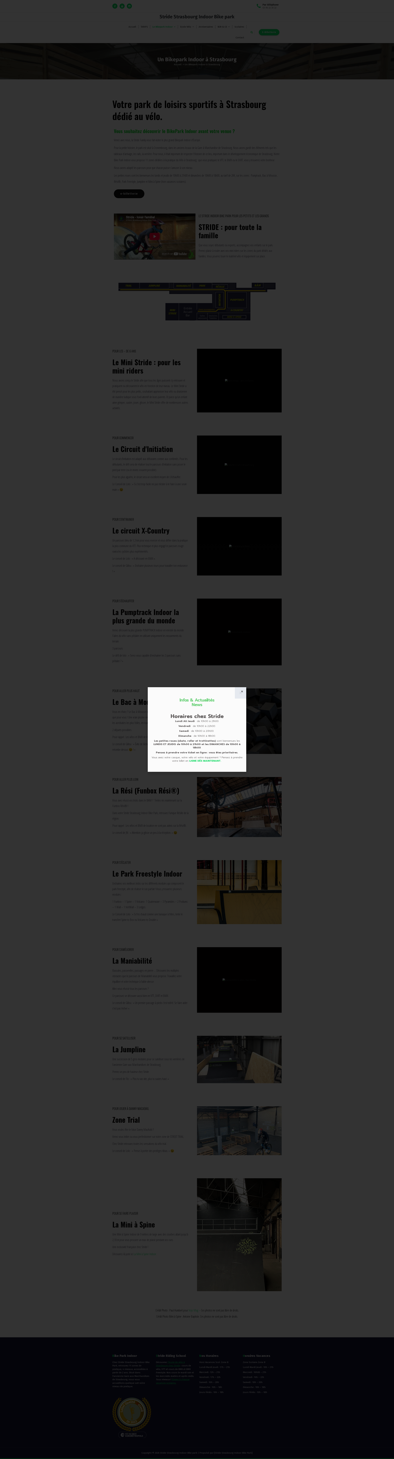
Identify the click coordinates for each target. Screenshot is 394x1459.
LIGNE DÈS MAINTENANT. (205, 761)
